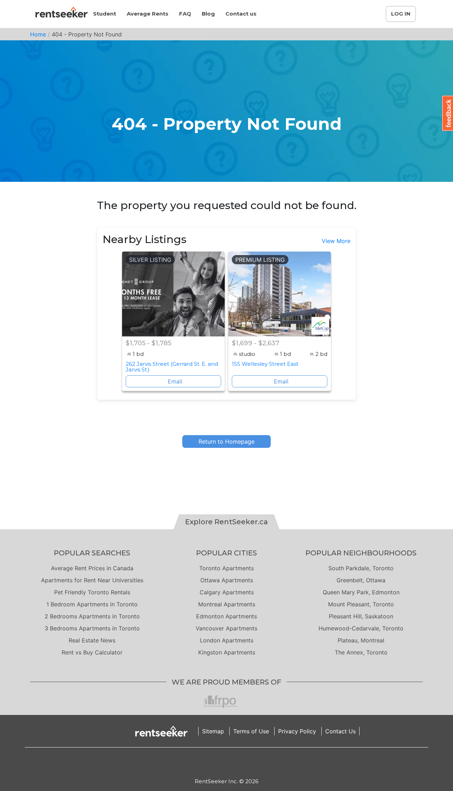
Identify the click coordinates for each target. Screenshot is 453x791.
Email (175, 381)
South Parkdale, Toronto (361, 568)
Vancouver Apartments (226, 628)
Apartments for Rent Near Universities (92, 580)
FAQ (185, 13)
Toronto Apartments (226, 568)
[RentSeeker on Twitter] (235, 762)
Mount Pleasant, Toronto (361, 604)
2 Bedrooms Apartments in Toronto (92, 616)
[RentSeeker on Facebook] (226, 762)
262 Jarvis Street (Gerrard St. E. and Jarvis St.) (172, 366)
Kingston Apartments (226, 652)
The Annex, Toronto (361, 652)
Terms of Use (251, 731)
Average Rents (147, 13)
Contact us (241, 13)
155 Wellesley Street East (265, 363)
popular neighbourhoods (361, 553)
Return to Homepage (226, 441)
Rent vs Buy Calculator (92, 652)
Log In (401, 13)
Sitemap (213, 731)
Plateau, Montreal (361, 640)
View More (336, 240)
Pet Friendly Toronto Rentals (92, 592)
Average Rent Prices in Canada (92, 568)
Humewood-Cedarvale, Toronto (361, 628)
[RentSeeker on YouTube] (244, 762)
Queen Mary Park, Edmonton (361, 592)
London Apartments (226, 640)
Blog (208, 13)
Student (104, 13)
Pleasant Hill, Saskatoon (361, 616)
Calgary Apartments (227, 592)
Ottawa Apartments (226, 580)
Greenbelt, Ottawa (361, 580)
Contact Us (340, 731)
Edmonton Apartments (226, 616)
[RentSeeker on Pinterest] (208, 762)
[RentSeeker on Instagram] (217, 762)
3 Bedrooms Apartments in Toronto (92, 628)
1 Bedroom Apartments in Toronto (92, 604)
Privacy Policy (297, 731)
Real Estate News (92, 640)
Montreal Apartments (226, 604)
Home (38, 34)
